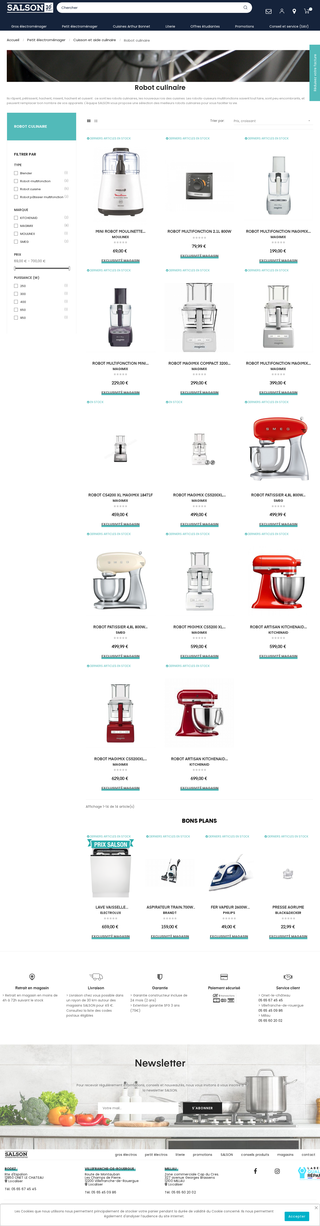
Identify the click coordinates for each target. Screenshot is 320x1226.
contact (308, 1154)
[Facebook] (255, 1171)
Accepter (296, 1216)
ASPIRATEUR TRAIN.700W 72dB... (170, 908)
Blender (41, 173)
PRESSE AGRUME (288, 907)
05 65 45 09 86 (270, 1010)
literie (180, 1154)
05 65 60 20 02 (270, 1020)
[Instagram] (277, 1171)
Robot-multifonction (41, 181)
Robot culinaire (30, 126)
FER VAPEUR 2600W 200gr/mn (229, 908)
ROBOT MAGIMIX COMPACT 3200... (199, 364)
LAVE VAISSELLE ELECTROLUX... (111, 908)
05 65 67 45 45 (270, 1000)
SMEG (41, 242)
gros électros (126, 1154)
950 (41, 318)
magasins (285, 1154)
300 (41, 294)
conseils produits (255, 1154)
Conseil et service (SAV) (289, 26)
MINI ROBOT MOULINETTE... (120, 232)
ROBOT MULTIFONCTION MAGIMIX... (278, 232)
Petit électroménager (79, 26)
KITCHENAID (41, 218)
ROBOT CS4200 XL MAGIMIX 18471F (120, 495)
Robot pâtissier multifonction (41, 197)
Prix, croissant (272, 121)
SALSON (227, 1154)
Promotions (244, 26)
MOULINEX (41, 234)
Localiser (15, 1181)
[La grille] (89, 121)
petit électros (156, 1154)
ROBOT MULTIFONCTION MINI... (120, 364)
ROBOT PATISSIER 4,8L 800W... (278, 495)
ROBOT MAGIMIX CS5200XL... (199, 495)
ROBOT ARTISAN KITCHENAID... (278, 627)
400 (41, 302)
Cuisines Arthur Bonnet (131, 26)
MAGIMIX (41, 226)
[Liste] (96, 121)
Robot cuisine (41, 189)
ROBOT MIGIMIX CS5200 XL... (199, 627)
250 (41, 286)
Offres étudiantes (205, 26)
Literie (170, 26)
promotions (202, 1154)
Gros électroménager (29, 26)
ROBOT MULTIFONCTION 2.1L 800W (199, 232)
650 (41, 310)
